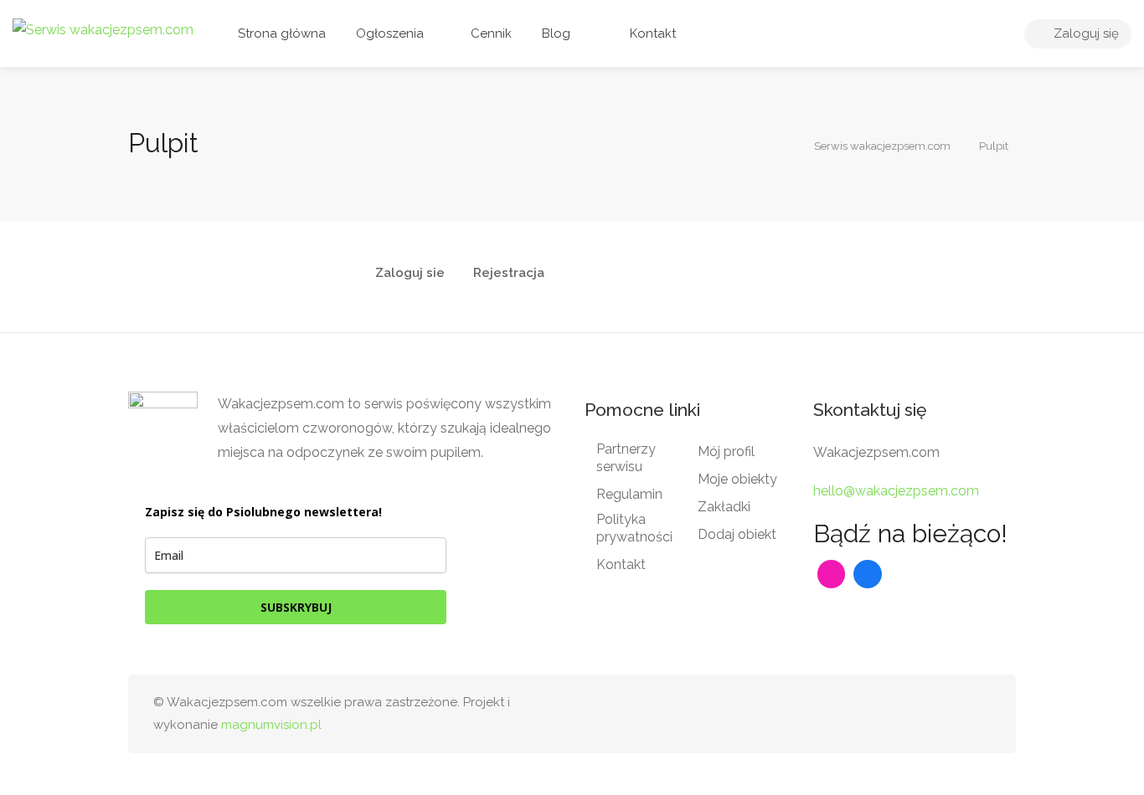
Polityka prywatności (634, 528)
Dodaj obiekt (737, 534)
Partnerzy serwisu (626, 457)
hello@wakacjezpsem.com (896, 491)
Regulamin (629, 494)
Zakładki (724, 507)
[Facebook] (867, 574)
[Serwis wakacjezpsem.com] (103, 29)
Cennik (489, 33)
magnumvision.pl (271, 724)
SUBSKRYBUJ (296, 607)
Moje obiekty (737, 479)
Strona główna (282, 33)
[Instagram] (831, 574)
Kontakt (651, 33)
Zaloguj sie (410, 273)
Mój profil (726, 451)
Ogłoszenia (390, 33)
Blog (556, 33)
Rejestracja (508, 273)
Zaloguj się (1084, 33)
